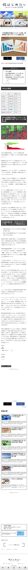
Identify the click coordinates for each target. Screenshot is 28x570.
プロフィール (20, 563)
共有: (8, 80)
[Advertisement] (14, 384)
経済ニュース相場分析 (7, 366)
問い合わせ (14, 565)
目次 (12, 68)
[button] (25, 333)
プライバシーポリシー (7, 563)
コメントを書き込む (14, 544)
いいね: (8, 82)
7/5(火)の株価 (8, 71)
